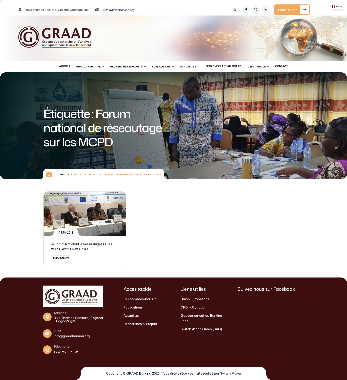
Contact (281, 66)
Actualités (188, 66)
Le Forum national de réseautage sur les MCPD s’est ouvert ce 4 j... (81, 246)
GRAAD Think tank (88, 66)
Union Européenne (195, 299)
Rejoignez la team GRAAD (223, 66)
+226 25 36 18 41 (66, 352)
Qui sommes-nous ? (139, 299)
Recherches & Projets (126, 66)
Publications (161, 66)
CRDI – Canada (193, 307)
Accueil (64, 66)
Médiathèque (256, 66)
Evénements (61, 258)
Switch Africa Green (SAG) (201, 329)
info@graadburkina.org (118, 10)
